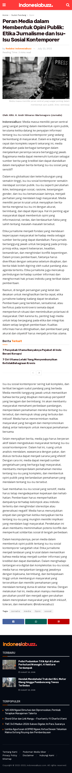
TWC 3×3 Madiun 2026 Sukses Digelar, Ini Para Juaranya (35, 724)
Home (5, 15)
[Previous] (32, 373)
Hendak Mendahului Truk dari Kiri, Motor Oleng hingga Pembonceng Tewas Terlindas (42, 682)
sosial (48, 611)
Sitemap (7, 759)
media (27, 611)
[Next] (39, 373)
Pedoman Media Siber (34, 752)
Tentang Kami (10, 752)
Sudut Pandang (18, 15)
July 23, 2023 (45, 48)
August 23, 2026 (27, 672)
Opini (31, 15)
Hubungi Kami (46, 755)
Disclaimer (28, 755)
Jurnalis (15, 611)
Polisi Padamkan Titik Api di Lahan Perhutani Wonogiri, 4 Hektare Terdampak (38, 664)
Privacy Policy (10, 755)
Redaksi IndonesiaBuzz (18, 48)
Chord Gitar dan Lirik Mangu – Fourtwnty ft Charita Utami (36, 718)
